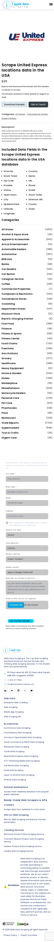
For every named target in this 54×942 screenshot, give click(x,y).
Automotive (9, 254)
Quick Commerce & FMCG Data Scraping (24, 742)
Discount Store (11, 313)
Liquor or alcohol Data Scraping (19, 775)
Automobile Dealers (14, 249)
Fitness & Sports (12, 333)
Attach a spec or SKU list (21, 599)
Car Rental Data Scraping (16, 765)
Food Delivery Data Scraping (17, 732)
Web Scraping (10, 707)
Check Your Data (29, 935)
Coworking (8, 303)
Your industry (12, 543)
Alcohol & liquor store (15, 234)
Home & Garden (11, 373)
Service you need (13, 530)
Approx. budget (12, 567)
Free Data (8, 348)
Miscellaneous (11, 388)
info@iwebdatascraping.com (20, 684)
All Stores (20, 114)
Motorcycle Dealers (14, 393)
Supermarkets (9, 118)
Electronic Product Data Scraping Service (24, 834)
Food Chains (9, 343)
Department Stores (13, 308)
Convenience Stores (37, 114)
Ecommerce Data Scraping (17, 728)
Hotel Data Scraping (13, 770)
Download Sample (14, 104)
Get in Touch (38, 104)
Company (10, 511)
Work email (11, 487)
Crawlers (9, 804)
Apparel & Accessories (15, 239)
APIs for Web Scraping (16, 814)
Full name (11, 474)
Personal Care (10, 398)
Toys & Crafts (10, 432)
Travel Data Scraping (14, 751)
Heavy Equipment (13, 368)
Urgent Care (9, 437)
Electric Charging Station (17, 318)
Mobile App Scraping (14, 712)
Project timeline (13, 554)
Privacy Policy (10, 935)
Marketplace (9, 383)
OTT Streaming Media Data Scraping (22, 761)
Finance (7, 328)
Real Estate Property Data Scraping (21, 756)
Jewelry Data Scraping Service (18, 851)
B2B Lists (7, 259)
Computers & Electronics (17, 293)
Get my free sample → (20, 621)
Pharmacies (9, 408)
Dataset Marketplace (16, 787)
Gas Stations (10, 353)
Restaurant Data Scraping (16, 746)
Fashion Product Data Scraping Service (23, 846)
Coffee (6, 284)
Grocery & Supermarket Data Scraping (23, 737)
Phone (9, 498)
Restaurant (9, 417)
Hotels (6, 378)
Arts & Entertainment (15, 244)
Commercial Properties (16, 289)
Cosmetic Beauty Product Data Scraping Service (24, 840)
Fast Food (8, 323)
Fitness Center (11, 338)
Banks (5, 264)
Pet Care (7, 403)
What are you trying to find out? (21, 578)
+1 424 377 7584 (14, 680)
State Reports (10, 422)
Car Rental (8, 274)
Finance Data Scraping (15, 779)
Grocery (7, 358)
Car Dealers (9, 269)
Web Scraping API (12, 716)
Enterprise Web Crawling (16, 702)
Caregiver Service (13, 279)
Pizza (5, 412)
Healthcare (9, 363)
